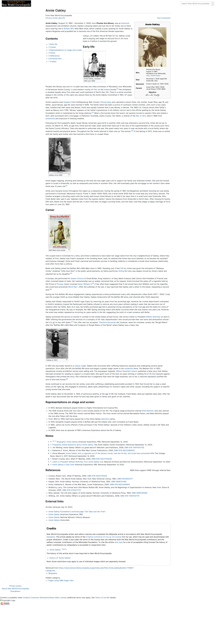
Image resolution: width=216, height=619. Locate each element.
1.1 (55, 441)
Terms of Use (101, 597)
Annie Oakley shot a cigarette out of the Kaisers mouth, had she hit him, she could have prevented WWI (110, 453)
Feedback (58, 3)
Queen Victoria (77, 278)
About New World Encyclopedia (15, 588)
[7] (72, 322)
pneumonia (50, 118)
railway (78, 366)
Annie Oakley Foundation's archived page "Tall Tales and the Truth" (76, 511)
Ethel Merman (147, 411)
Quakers (67, 102)
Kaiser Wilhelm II (84, 284)
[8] (67, 379)
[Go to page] (212, 3)
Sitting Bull (123, 271)
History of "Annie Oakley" (60, 558)
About (47, 3)
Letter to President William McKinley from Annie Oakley (76, 462)
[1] (117, 89)
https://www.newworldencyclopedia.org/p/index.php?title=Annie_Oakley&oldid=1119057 (96, 568)
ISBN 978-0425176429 (101, 459)
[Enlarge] (104, 78)
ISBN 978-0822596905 (124, 450)
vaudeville (128, 368)
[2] (93, 112)
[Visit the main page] (16, 3)
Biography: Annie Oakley (67, 442)
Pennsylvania (105, 102)
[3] (133, 131)
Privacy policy (15, 586)
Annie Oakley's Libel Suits (63, 464)
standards (51, 537)
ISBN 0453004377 (125, 479)
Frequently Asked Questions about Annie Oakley (72, 445)
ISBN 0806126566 (139, 493)
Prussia (60, 284)
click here (118, 542)
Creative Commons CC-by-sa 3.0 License (104, 537)
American (125, 23)
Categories (50, 570)
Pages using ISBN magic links (60, 580)
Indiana (107, 89)
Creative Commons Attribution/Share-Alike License (44, 597)
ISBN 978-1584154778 (133, 447)
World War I (73, 287)
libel (154, 374)
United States (155, 75)
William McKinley (153, 317)
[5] (93, 283)
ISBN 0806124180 (118, 481)
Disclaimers (15, 591)
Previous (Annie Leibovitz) (55, 18)
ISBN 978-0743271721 (71, 490)
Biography (52, 573)
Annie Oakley (54, 514)
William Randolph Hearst (126, 371)
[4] (71, 273)
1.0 (53, 441)
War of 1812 (141, 116)
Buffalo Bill (68, 28)
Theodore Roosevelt (107, 322)
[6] (51, 289)
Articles (38, 3)
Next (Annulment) (163, 18)
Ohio (148, 75)
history (64, 549)
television (105, 419)
